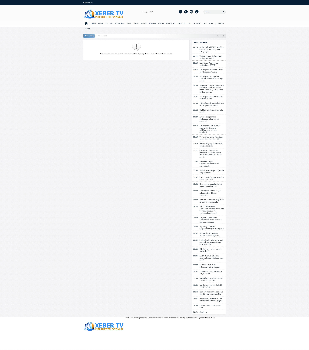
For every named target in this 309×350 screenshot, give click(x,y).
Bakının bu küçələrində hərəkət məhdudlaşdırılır (210, 234)
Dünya (144, 23)
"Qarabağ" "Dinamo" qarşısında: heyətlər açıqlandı (212, 227)
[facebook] (186, 12)
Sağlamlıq (181, 23)
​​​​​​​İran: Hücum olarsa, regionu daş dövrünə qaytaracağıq (211, 293)
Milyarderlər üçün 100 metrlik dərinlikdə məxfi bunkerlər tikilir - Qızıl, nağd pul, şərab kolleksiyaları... (212, 88)
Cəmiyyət (109, 23)
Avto (189, 23)
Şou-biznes (219, 23)
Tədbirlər (196, 23)
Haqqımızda (88, 2)
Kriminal (152, 23)
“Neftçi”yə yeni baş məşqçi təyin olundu (210, 250)
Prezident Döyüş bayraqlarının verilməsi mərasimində (209, 163)
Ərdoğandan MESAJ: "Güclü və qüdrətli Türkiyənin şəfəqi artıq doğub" (212, 49)
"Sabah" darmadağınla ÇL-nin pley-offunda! (212, 171)
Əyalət (100, 23)
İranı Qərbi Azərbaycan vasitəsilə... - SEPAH (209, 64)
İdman (136, 23)
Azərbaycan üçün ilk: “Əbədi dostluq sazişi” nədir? (211, 71)
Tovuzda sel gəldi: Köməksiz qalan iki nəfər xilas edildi (211, 138)
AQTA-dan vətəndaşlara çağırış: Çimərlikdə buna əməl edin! (212, 258)
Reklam (87, 29)
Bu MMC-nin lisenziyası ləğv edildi (211, 111)
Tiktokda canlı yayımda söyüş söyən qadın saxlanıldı (212, 104)
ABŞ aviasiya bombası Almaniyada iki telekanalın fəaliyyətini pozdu (211, 219)
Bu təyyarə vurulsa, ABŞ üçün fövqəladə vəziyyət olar (212, 201)
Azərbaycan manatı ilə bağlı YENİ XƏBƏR (211, 286)
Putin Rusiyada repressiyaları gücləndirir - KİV (212, 178)
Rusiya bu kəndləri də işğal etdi (210, 306)
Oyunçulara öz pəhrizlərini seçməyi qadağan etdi (211, 185)
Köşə (211, 23)
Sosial (129, 23)
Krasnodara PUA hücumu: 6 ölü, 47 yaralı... (211, 272)
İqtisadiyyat (119, 23)
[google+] (197, 12)
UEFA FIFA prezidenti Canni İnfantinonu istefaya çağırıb (211, 299)
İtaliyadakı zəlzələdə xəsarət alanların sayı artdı (211, 279)
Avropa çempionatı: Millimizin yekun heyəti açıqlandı (209, 119)
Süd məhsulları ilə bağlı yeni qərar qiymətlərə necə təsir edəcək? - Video (211, 242)
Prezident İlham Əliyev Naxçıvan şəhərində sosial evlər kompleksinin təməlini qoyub (210, 153)
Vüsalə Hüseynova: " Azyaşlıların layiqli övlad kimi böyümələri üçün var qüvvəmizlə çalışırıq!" (212, 209)
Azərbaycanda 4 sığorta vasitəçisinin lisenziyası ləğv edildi (211, 78)
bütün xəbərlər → (200, 312)
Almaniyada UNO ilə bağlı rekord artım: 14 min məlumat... (210, 193)
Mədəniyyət (170, 23)
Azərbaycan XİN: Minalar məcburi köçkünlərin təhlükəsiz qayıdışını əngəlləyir (210, 129)
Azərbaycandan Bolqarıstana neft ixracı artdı (211, 97)
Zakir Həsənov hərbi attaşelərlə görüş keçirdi (209, 266)
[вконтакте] (191, 12)
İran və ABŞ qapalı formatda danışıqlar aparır (211, 144)
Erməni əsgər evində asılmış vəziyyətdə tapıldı (211, 57)
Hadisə (161, 23)
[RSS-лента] (180, 12)
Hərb (205, 23)
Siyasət (93, 23)
